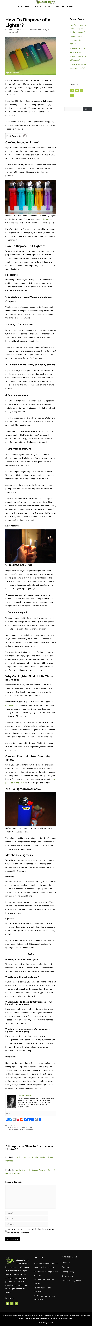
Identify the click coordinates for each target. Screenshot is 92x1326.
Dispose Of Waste (23, 6)
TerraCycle (47, 219)
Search (87, 109)
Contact (65, 1267)
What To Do (59, 6)
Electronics (12, 1125)
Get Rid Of (48, 6)
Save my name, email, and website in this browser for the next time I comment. (30, 1231)
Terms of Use (67, 1276)
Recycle (38, 6)
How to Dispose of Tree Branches (20, 1130)
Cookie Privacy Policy (71, 1281)
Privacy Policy (68, 1272)
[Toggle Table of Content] (24, 135)
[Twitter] (10, 1114)
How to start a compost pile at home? (76, 40)
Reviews (70, 6)
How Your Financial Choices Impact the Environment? (78, 28)
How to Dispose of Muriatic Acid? (20, 1127)
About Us (66, 1263)
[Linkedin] (7, 1114)
